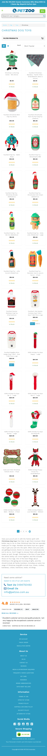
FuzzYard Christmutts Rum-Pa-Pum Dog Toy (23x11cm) (35, 116)
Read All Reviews (10, 613)
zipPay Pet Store (23, 700)
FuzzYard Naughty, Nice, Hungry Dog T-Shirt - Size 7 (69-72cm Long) (12, 354)
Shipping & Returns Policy (23, 707)
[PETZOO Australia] (23, 10)
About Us (23, 656)
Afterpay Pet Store (23, 714)
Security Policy (23, 710)
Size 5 (38, 323)
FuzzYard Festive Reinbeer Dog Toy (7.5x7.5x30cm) (12, 313)
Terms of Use (23, 696)
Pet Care (23, 676)
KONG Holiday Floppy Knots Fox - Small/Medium (35, 471)
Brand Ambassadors (23, 683)
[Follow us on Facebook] (15, 724)
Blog (23, 659)
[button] (2, 10)
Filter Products (10, 38)
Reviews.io (18, 609)
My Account (23, 639)
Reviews (23, 666)
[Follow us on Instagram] (27, 724)
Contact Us (23, 662)
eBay (27, 609)
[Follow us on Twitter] (19, 724)
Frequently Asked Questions (23, 673)
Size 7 (32, 323)
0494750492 (19, 584)
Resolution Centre (23, 646)
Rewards (23, 680)
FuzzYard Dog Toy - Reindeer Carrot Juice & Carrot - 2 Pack (35, 273)
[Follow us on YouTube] (23, 724)
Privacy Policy (23, 703)
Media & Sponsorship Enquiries (24, 669)
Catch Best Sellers (23, 686)
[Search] (44, 16)
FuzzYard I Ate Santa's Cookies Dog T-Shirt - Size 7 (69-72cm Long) (35, 313)
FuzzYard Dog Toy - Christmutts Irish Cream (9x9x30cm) (35, 195)
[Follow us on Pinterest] (32, 724)
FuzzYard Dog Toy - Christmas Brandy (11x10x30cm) (12, 195)
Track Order (23, 642)
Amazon (35, 609)
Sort (19, 45)
